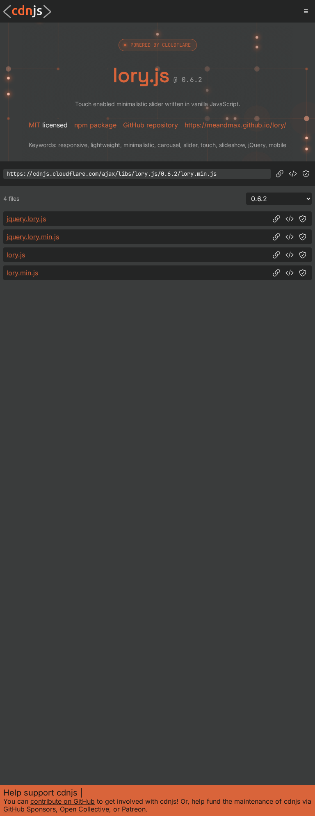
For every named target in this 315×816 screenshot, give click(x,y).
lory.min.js (22, 273)
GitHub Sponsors (29, 809)
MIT (34, 125)
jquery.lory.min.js (33, 236)
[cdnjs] (27, 11)
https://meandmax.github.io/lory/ (235, 125)
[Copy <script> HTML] (293, 173)
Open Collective (84, 809)
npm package (95, 125)
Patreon (134, 809)
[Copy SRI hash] (306, 173)
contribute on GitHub (62, 801)
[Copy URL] (279, 173)
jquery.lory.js (26, 218)
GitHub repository (150, 125)
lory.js (16, 254)
